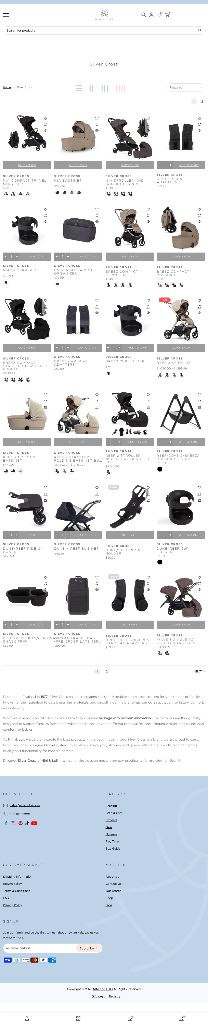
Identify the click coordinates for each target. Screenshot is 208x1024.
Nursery (111, 834)
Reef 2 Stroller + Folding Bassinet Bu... (78, 459)
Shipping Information (17, 876)
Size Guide (113, 848)
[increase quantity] (170, 165)
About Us (112, 876)
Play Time (112, 841)
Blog (109, 905)
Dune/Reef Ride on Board (23, 550)
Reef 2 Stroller (174, 362)
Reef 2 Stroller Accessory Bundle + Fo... (128, 459)
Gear (109, 827)
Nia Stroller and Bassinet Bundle (125, 182)
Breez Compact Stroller (122, 273)
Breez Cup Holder (125, 361)
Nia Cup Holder (19, 270)
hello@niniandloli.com (25, 805)
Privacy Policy (12, 905)
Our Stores (113, 890)
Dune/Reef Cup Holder (173, 550)
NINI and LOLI (103, 989)
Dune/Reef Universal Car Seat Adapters (129, 641)
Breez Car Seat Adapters (71, 363)
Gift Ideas (98, 996)
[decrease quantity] (159, 165)
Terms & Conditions (16, 890)
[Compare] (45, 124)
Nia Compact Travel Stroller (25, 182)
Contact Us (113, 883)
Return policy (12, 883)
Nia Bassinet (68, 180)
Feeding (111, 805)
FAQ (6, 898)
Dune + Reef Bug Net (76, 548)
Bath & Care (114, 813)
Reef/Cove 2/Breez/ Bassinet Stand (178, 457)
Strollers (111, 820)
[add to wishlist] (45, 118)
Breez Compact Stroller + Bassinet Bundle (25, 366)
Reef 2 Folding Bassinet (19, 459)
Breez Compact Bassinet (173, 273)
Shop (109, 898)
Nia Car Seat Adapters (171, 180)
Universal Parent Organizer (73, 272)
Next (198, 671)
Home (7, 87)
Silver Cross (16, 176)
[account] (151, 15)
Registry (114, 996)
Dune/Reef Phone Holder (124, 552)
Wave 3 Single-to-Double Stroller (176, 641)
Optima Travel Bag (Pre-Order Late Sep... (77, 640)
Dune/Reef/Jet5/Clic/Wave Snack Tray (27, 640)
